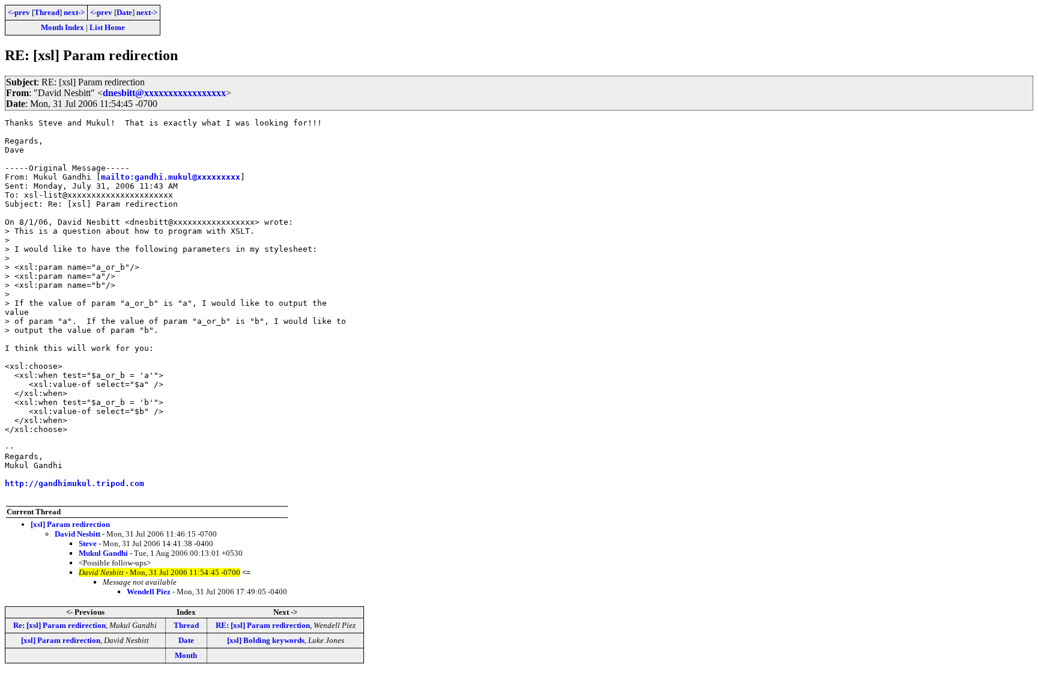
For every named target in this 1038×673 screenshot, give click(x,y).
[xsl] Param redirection (70, 524)
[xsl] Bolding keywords (266, 640)
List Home (107, 27)
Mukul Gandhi (103, 553)
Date (124, 12)
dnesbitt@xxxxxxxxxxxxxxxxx (164, 93)
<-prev (19, 12)
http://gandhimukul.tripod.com (74, 483)
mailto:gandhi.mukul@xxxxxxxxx (170, 176)
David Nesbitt (77, 533)
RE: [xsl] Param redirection (263, 625)
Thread (46, 12)
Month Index (62, 27)
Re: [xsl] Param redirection (59, 625)
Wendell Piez (149, 591)
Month (186, 655)
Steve (88, 543)
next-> (74, 12)
